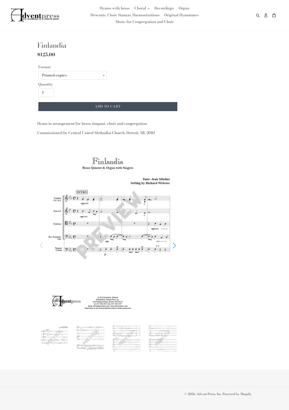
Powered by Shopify (237, 394)
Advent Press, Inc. (209, 394)
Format (44, 67)
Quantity (45, 84)
